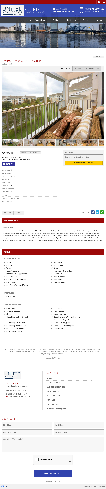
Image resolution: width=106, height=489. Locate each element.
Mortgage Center (55, 395)
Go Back (99, 57)
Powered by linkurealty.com (94, 486)
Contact (50, 400)
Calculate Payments (29, 153)
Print (8, 213)
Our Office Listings (55, 387)
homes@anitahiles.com (19, 396)
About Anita (52, 391)
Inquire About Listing (83, 163)
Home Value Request (56, 408)
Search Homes (53, 382)
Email (20, 213)
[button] (102, 75)
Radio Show (72, 20)
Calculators (52, 404)
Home (28, 20)
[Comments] (53, 451)
